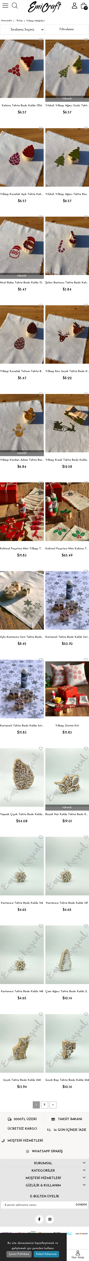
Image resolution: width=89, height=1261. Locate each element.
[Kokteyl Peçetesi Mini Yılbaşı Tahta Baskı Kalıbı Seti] (22, 512)
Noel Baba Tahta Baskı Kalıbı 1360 (22, 282)
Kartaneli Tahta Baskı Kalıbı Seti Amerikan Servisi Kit (22, 725)
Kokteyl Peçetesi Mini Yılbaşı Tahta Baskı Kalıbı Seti (22, 548)
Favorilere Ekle (41, 40)
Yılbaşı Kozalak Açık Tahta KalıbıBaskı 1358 (22, 194)
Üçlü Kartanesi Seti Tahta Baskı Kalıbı (22, 637)
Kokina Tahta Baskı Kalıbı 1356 (22, 105)
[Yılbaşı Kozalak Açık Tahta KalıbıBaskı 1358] (22, 157)
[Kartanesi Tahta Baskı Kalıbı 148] (22, 955)
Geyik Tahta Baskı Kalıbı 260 (22, 1080)
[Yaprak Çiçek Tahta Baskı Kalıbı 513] (22, 778)
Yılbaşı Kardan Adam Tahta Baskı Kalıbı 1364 (22, 460)
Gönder (81, 1205)
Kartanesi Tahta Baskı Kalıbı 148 (22, 991)
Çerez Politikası (19, 1254)
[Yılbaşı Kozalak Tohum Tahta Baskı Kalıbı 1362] (22, 334)
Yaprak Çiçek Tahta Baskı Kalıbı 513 (22, 814)
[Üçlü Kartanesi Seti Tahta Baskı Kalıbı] (22, 600)
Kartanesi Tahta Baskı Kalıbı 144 (22, 903)
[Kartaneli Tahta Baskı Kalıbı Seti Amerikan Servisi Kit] (22, 689)
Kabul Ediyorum (46, 1254)
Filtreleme (66, 29)
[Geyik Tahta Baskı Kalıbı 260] (22, 1043)
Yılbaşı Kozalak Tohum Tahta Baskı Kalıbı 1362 (22, 371)
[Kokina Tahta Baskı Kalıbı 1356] (22, 69)
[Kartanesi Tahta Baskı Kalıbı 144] (22, 866)
